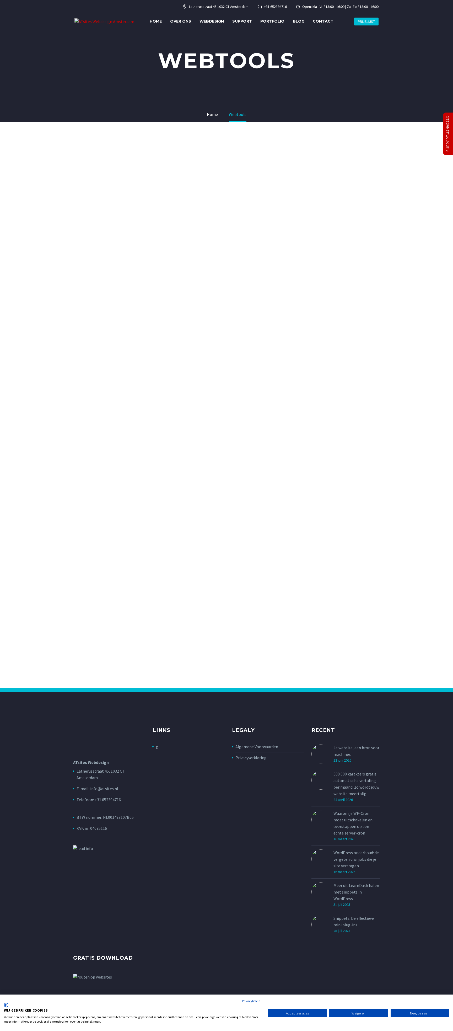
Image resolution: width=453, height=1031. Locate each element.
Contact (323, 21)
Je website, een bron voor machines (356, 751)
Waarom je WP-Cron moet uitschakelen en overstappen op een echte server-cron (353, 823)
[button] (343, 21)
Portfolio (272, 21)
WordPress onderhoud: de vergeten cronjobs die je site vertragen (356, 859)
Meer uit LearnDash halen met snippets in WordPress (356, 892)
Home (156, 21)
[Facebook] (76, 7)
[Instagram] (84, 7)
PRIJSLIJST (366, 21)
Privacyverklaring (251, 757)
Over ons (180, 21)
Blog (298, 21)
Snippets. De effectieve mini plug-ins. (353, 921)
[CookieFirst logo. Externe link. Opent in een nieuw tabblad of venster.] (6, 1005)
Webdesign (211, 21)
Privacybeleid (251, 1001)
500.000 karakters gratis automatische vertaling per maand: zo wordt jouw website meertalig (356, 783)
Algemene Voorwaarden (256, 746)
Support (242, 21)
